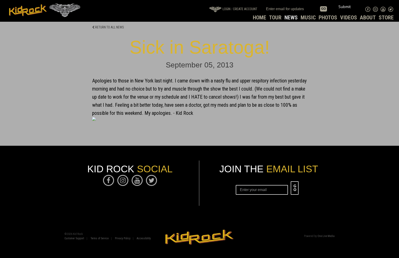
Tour (275, 17)
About (368, 17)
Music (308, 17)
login (226, 9)
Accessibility (144, 238)
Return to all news (109, 27)
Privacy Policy (122, 238)
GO (323, 8)
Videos (348, 17)
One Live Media (326, 236)
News (291, 17)
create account (245, 9)
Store (386, 17)
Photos (328, 17)
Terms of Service (100, 238)
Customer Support (74, 238)
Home (259, 17)
